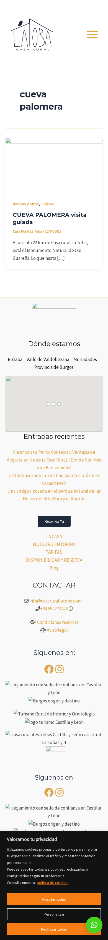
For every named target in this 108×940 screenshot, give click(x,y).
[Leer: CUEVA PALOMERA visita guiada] (54, 165)
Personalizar (54, 914)
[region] (54, 885)
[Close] (102, 835)
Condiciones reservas (58, 622)
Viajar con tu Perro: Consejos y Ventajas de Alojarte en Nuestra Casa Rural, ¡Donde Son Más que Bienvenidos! (54, 460)
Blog (54, 568)
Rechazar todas (54, 929)
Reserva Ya (54, 521)
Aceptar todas (54, 899)
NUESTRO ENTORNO (54, 544)
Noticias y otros (26, 203)
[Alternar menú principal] (93, 34)
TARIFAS (54, 552)
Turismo (47, 203)
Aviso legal (57, 630)
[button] (71, 7)
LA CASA (54, 536)
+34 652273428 (54, 609)
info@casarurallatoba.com (56, 601)
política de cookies (52, 882)
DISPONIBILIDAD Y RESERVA (54, 560)
